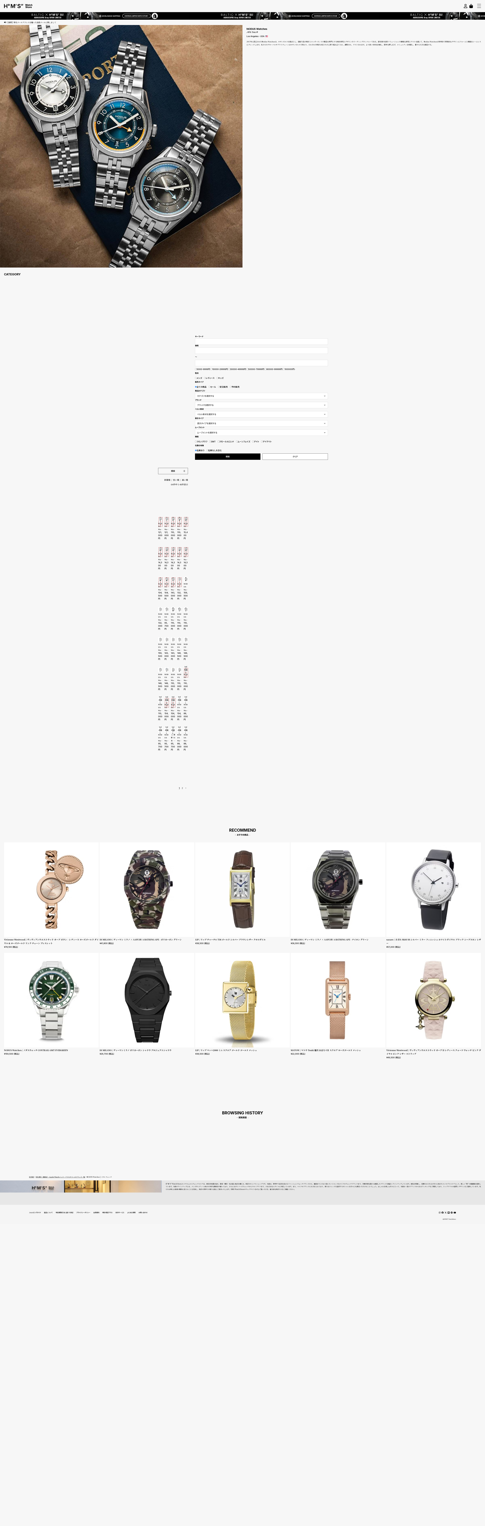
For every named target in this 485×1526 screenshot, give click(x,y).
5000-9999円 (203, 369)
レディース (210, 378)
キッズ (221, 378)
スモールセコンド (226, 441)
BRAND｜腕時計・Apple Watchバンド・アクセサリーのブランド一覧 (60, 1177)
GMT (213, 441)
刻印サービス (120, 1212)
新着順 (167, 479)
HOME (31, 1177)
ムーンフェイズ (244, 441)
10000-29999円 (220, 369)
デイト (256, 441)
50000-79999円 (256, 369)
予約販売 (235, 387)
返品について (48, 1212)
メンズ (199, 378)
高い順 (185, 479)
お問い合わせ (143, 1212)
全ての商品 (202, 387)
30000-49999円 (238, 369)
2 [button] (182, 788)
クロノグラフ (202, 441)
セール (213, 387)
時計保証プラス (107, 1212)
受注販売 (224, 387)
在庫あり (200, 450)
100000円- (290, 369)
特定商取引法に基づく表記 (64, 1212)
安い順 (176, 479)
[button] (186, 788)
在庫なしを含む (215, 450)
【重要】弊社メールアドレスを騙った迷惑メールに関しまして (31, 22)
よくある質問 (131, 1212)
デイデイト (267, 441)
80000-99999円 (274, 369)
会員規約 (96, 1212)
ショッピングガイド (35, 1212)
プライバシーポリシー (83, 1212)
